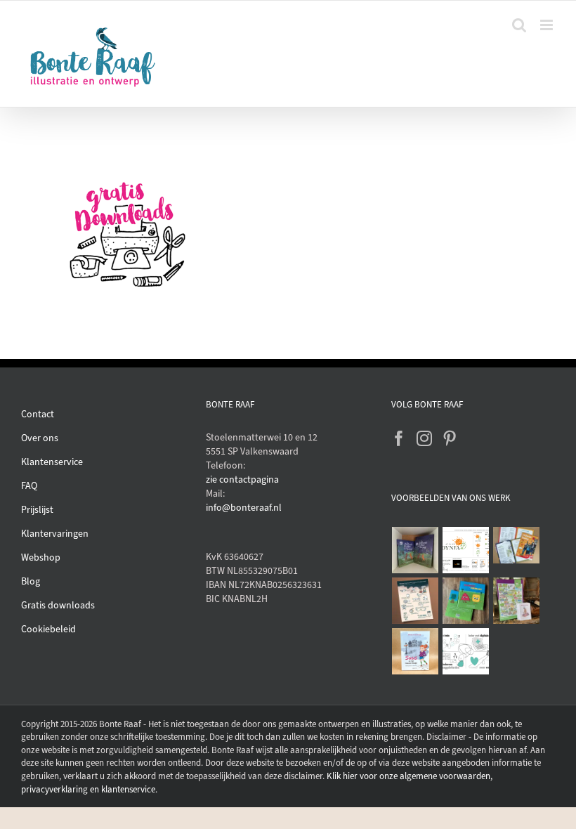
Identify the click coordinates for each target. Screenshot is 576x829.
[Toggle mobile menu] (547, 25)
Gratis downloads (58, 605)
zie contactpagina (242, 479)
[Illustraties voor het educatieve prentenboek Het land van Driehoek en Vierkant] (466, 600)
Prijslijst (37, 509)
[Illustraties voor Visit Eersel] (516, 600)
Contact (37, 414)
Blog (30, 581)
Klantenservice (52, 462)
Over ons (39, 438)
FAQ (29, 485)
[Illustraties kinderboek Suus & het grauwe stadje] (415, 651)
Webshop (40, 557)
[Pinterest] (449, 438)
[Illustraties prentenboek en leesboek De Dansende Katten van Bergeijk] (415, 550)
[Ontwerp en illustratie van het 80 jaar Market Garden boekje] (516, 545)
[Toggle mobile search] (519, 25)
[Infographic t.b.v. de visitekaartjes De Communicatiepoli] (466, 651)
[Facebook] (399, 438)
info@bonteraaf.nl (244, 507)
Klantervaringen (55, 533)
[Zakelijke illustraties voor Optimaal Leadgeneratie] (415, 600)
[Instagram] (424, 438)
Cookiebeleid (48, 629)
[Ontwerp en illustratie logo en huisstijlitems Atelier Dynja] (466, 550)
